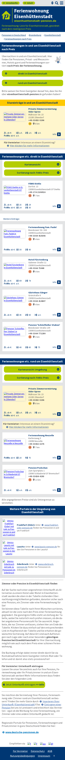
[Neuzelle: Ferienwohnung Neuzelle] (14, 442)
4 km (36, 239)
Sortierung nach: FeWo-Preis (38, 172)
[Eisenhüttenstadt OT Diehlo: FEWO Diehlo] (14, 190)
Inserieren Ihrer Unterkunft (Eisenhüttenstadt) (30, 703)
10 (30, 123)
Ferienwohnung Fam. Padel (42, 227)
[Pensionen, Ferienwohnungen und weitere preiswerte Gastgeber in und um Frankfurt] (9, 527)
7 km (36, 195)
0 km (36, 271)
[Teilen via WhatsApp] (44, 743)
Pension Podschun (37, 467)
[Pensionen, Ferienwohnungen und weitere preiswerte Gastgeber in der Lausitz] (9, 548)
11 (30, 195)
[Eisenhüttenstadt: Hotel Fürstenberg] (14, 266)
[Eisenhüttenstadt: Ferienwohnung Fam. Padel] (14, 233)
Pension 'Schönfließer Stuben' (44, 325)
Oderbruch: (23, 564)
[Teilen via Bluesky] (37, 743)
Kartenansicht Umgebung (38, 369)
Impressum (44, 755)
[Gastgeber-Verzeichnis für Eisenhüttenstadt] (7, 15)
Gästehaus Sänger (37, 292)
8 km (36, 123)
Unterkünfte (10, 3)
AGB (50, 751)
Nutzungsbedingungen (22, 755)
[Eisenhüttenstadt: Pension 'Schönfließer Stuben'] (14, 331)
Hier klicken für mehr (29, 145)
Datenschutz (38, 751)
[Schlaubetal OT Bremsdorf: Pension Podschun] (14, 474)
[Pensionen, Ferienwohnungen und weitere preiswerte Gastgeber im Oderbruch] (9, 567)
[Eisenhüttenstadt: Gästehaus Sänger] (14, 299)
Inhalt (28, 3)
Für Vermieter (20, 751)
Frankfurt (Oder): (26, 525)
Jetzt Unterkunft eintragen (25, 684)
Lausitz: (21, 546)
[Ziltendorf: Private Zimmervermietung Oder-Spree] (14, 117)
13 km (37, 479)
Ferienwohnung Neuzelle (41, 435)
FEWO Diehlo (34, 183)
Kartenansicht (42, 164)
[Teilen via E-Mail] (52, 743)
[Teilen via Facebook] (30, 743)
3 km (36, 336)
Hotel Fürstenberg (38, 259)
